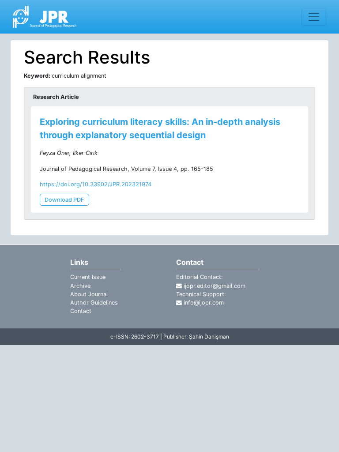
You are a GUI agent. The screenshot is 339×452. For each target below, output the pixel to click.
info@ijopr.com (203, 302)
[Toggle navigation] (313, 17)
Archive (80, 285)
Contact (80, 311)
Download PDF (64, 199)
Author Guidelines (94, 302)
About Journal (89, 294)
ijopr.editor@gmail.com (213, 285)
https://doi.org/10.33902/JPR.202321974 (95, 184)
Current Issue (87, 277)
